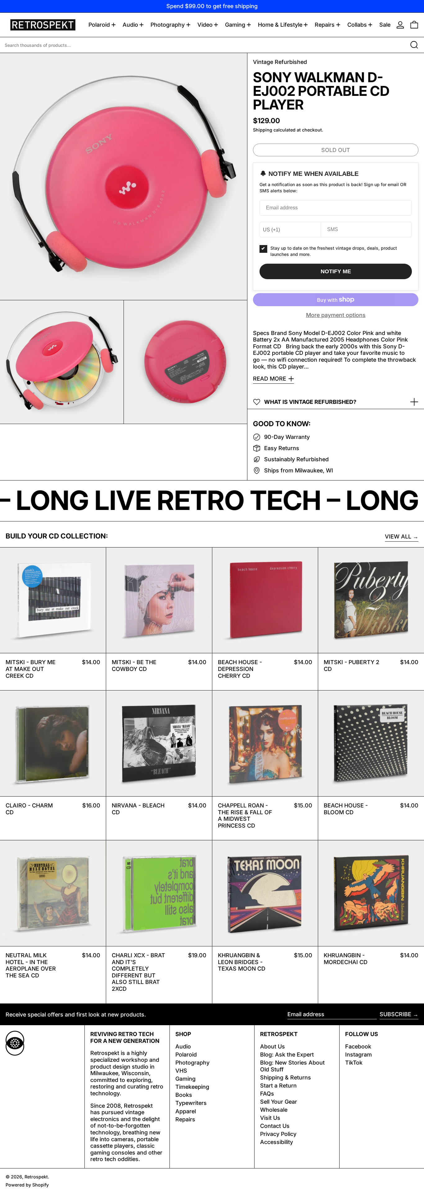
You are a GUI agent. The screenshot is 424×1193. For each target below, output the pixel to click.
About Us (272, 1046)
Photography (192, 1062)
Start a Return (278, 1085)
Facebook (358, 1046)
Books (183, 1095)
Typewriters (191, 1103)
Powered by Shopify (27, 1184)
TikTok (354, 1062)
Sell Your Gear (278, 1101)
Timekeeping (192, 1087)
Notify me (336, 271)
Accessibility (276, 1142)
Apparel (185, 1111)
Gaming (185, 1078)
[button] (414, 25)
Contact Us (275, 1126)
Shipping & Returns (285, 1077)
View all (398, 536)
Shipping (262, 129)
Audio (183, 1046)
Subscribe (395, 1014)
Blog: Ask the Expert (287, 1054)
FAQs (267, 1093)
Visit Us (270, 1118)
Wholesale (273, 1109)
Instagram (358, 1054)
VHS (181, 1070)
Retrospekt (36, 1176)
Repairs (185, 1119)
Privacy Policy (278, 1134)
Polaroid (186, 1054)
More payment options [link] (336, 315)
